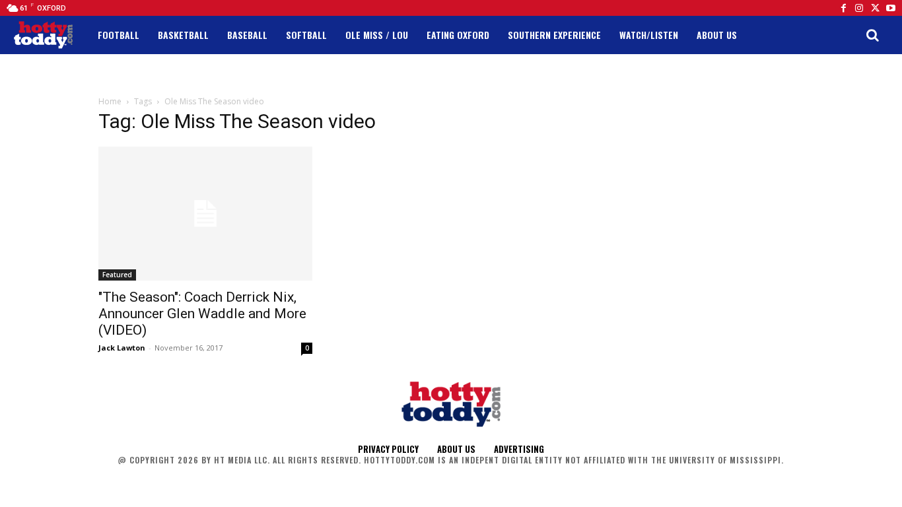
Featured (117, 274)
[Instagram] (859, 8)
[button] (872, 35)
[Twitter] (875, 8)
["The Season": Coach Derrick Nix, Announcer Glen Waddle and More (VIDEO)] (205, 214)
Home (109, 101)
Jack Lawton (121, 348)
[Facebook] (843, 8)
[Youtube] (890, 8)
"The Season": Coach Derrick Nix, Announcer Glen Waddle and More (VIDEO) (202, 313)
